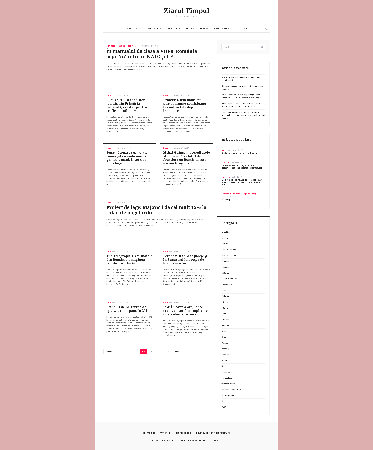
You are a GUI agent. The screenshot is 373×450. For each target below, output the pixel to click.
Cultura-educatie (229, 249)
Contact (216, 440)
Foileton (226, 177)
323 (153, 352)
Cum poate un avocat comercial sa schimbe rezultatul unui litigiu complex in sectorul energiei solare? (243, 115)
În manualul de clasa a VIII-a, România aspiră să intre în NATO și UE (151, 54)
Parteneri (165, 433)
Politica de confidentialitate (213, 433)
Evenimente (154, 28)
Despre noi (149, 433)
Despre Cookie (183, 433)
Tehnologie (227, 372)
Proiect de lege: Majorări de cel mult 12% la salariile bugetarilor (156, 210)
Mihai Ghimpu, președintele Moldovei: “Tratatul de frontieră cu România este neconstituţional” (186, 158)
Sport (224, 366)
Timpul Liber (173, 28)
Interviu (225, 302)
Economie (226, 193)
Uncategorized (228, 395)
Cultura (203, 28)
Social (139, 28)
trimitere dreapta (229, 383)
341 (168, 352)
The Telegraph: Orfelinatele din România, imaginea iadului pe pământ (129, 259)
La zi (128, 28)
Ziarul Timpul (186, 11)
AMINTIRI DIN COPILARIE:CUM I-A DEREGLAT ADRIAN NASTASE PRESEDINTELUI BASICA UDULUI (242, 182)
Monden (225, 325)
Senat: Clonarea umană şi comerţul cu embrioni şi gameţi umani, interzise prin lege (127, 158)
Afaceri (225, 238)
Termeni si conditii (163, 440)
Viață (134, 46)
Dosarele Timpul (222, 28)
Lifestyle (225, 319)
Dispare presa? (229, 199)
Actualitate (226, 232)
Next (177, 352)
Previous (110, 352)
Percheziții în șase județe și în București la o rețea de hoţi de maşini (185, 259)
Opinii (224, 337)
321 (135, 352)
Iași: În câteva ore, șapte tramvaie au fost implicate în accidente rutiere (185, 310)
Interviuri (225, 308)
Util (223, 401)
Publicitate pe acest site (192, 440)
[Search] (262, 47)
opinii (224, 331)
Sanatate (225, 354)
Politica (189, 28)
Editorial (225, 273)
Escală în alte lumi (229, 278)
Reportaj (225, 348)
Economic (241, 28)
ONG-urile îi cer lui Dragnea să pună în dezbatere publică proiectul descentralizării (242, 166)
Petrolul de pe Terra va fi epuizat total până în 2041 (127, 309)
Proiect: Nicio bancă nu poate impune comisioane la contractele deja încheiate (184, 105)
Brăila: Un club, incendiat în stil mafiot (240, 153)
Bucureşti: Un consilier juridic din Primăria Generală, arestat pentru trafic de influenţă (126, 105)
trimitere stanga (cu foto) (118, 46)
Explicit (225, 290)
